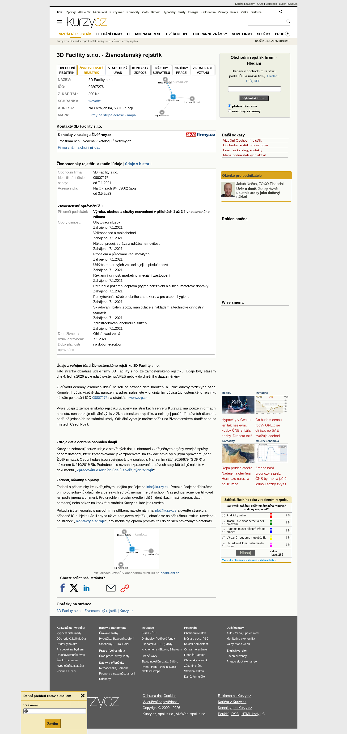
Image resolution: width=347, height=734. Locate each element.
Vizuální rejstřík (75, 34)
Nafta (172, 667)
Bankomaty (119, 627)
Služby (263, 34)
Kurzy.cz (62, 41)
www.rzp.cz (138, 398)
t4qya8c (95, 101)
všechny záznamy (246, 111)
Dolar (125, 644)
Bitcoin (155, 12)
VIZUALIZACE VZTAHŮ (203, 70)
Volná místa (117, 650)
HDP (161, 644)
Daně (187, 676)
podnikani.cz (170, 573)
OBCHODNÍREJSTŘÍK (67, 70)
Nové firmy (242, 34)
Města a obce (192, 638)
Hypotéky (169, 12)
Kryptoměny (149, 649)
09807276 (99, 398)
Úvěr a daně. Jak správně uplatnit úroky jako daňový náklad (258, 192)
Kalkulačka (208, 12)
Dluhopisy (148, 638)
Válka (244, 12)
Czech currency (237, 656)
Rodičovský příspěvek (71, 655)
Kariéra (239, 3)
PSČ (206, 638)
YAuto (260, 3)
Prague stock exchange (242, 661)
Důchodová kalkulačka (71, 638)
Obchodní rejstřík (80, 41)
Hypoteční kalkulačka (70, 665)
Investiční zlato (158, 661)
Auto (230, 633)
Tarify (182, 12)
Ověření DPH (177, 34)
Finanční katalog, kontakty (242, 150)
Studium (292, 3)
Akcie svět (100, 12)
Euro (118, 644)
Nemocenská (107, 668)
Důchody (105, 679)
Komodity (228, 441)
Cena (238, 633)
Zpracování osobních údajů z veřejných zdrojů (115, 470)
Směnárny (105, 644)
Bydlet (282, 3)
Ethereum (175, 649)
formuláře (199, 676)
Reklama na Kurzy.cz (234, 696)
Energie (193, 12)
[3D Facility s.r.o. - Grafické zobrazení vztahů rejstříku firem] (177, 116)
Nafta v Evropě (151, 671)
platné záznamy (244, 106)
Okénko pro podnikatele (242, 175)
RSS (235, 714)
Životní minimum (67, 660)
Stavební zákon (194, 671)
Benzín (163, 667)
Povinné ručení (66, 671)
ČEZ (154, 633)
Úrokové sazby (108, 633)
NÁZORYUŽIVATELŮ (161, 70)
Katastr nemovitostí (196, 644)
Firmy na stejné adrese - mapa (112, 115)
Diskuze (256, 12)
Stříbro (174, 661)
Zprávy (71, 12)
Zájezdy (250, 3)
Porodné (123, 668)
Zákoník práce (193, 665)
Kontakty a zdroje (90, 521)
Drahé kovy (149, 656)
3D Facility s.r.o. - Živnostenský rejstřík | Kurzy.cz (95, 611)
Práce (234, 12)
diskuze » (253, 560)
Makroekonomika (267, 441)
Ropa (145, 667)
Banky (103, 627)
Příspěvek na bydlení (70, 649)
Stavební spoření (123, 638)
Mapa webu (242, 644)
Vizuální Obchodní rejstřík (242, 140)
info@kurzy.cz (157, 487)
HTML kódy (250, 714)
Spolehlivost (251, 633)
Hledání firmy (109, 34)
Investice (262, 393)
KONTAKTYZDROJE (140, 70)
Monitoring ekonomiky (241, 638)
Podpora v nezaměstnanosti (117, 673)
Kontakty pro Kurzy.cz (235, 708)
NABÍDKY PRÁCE (181, 70)
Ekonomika (149, 644)
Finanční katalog (194, 655)
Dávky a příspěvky (111, 662)
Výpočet (79, 627)
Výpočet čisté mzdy (69, 633)
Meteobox (271, 3)
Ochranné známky (210, 34)
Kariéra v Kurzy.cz (232, 702)
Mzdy (118, 656)
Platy (126, 656)
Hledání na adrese (144, 34)
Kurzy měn (117, 12)
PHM (154, 667)
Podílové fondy (165, 638)
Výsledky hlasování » (234, 560)
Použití (223, 714)
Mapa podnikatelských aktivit (244, 155)
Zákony (223, 12)
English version (237, 650)
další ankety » (268, 560)
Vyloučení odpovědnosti (161, 702)
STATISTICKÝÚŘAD (118, 70)
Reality (226, 393)
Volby (230, 644)
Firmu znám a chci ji (79, 147)
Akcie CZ (84, 12)
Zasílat (52, 724)
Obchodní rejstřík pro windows (245, 145)
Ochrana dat (152, 696)
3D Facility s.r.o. (102, 41)
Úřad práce (106, 656)
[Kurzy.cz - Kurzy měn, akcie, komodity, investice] (87, 26)
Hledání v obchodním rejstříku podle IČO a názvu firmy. (254, 76)
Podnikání (190, 627)
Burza (145, 633)
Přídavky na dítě (67, 644)
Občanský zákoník (195, 660)
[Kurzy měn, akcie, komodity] (95, 704)
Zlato (145, 12)
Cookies (170, 696)
